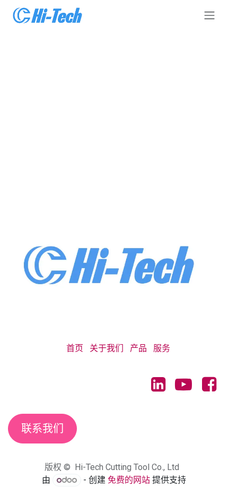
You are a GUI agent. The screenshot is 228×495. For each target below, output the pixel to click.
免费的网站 (129, 480)
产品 (138, 348)
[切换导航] (209, 15)
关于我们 (107, 348)
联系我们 (42, 428)
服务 (161, 348)
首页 (74, 348)
